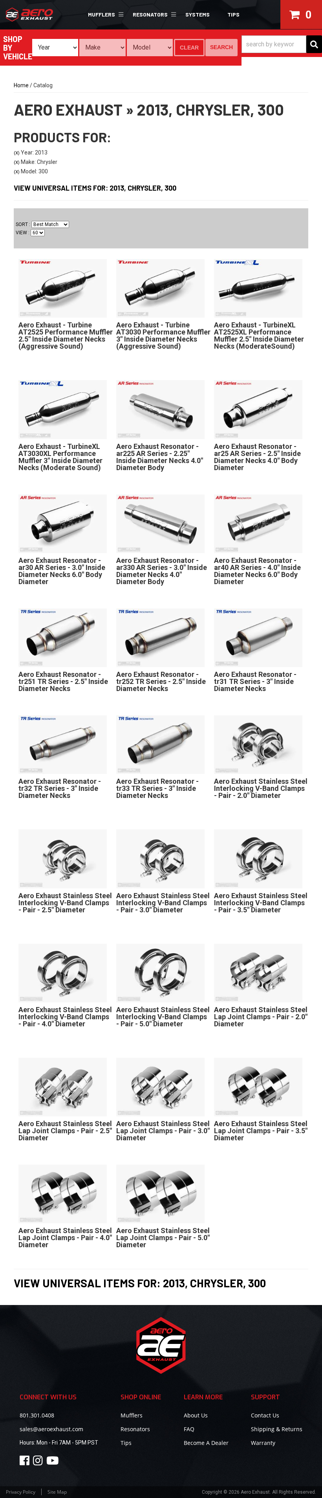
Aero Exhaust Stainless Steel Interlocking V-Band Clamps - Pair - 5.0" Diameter (163, 1016)
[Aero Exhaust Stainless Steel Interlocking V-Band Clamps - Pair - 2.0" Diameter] (258, 744)
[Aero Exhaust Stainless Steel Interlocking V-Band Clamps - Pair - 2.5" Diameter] (62, 858)
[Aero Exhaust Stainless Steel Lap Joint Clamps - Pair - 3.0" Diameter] (160, 1086)
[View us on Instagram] (39, 1462)
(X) (17, 153)
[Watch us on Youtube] (53, 1462)
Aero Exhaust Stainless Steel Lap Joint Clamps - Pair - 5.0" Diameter (163, 1237)
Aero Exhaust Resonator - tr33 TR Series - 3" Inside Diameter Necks (157, 788)
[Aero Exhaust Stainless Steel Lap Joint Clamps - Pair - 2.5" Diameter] (62, 1086)
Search (221, 47)
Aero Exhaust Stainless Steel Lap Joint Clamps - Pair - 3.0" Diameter (163, 1130)
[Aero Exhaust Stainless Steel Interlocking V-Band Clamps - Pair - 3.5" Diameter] (258, 858)
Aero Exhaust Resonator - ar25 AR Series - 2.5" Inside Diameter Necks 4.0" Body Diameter (257, 457)
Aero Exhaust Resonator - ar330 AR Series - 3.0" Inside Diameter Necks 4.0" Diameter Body (161, 571)
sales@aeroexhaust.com (51, 1429)
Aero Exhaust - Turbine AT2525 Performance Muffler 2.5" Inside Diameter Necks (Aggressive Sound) (65, 335)
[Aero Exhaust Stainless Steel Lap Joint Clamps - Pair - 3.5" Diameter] (258, 1086)
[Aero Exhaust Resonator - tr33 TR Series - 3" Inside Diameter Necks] (160, 744)
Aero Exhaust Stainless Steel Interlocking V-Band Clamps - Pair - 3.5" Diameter (260, 902)
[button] (104, 14)
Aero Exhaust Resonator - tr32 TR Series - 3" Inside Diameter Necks (59, 788)
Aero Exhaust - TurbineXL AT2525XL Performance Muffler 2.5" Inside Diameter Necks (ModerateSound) (259, 335)
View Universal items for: (95, 188)
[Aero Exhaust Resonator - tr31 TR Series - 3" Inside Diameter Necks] (258, 637)
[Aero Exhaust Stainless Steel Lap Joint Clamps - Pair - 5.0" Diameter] (160, 1193)
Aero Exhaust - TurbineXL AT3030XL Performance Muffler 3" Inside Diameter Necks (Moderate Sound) (60, 457)
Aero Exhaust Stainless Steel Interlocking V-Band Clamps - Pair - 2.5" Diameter (65, 902)
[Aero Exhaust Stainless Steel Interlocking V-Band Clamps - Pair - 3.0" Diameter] (160, 858)
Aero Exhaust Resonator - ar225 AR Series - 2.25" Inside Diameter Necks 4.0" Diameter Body (159, 457)
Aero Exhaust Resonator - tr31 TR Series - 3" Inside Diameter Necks (255, 681)
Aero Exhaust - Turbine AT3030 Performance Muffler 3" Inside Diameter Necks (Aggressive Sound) (163, 335)
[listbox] (55, 47)
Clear (189, 47)
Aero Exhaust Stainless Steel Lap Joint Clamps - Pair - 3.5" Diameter (260, 1130)
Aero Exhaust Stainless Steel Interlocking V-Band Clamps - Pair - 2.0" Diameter (260, 788)
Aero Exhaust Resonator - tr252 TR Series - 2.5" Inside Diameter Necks (161, 681)
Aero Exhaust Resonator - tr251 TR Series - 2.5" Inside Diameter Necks (63, 681)
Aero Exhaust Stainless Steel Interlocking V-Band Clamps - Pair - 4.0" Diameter (65, 1016)
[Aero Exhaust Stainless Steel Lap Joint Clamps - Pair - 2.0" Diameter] (258, 972)
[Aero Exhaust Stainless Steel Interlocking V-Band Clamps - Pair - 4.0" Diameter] (62, 972)
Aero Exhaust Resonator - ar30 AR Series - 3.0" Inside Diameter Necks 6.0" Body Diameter (61, 571)
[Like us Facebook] (26, 1462)
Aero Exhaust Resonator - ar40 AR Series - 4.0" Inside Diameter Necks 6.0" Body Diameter (257, 571)
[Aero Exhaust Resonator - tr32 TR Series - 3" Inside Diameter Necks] (62, 744)
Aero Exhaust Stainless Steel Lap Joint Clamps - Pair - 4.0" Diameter (65, 1237)
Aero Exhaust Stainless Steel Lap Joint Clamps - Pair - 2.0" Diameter (260, 1016)
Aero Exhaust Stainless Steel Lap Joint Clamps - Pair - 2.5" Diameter (65, 1130)
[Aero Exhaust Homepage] (40, 14)
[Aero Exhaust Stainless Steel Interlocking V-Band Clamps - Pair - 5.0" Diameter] (160, 972)
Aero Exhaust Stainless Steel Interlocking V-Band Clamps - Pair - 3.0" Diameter (163, 902)
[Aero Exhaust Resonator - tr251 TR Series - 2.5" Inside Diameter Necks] (62, 637)
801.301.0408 (37, 1415)
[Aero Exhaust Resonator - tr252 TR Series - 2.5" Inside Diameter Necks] (160, 637)
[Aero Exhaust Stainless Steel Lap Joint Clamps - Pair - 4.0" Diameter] (62, 1193)
